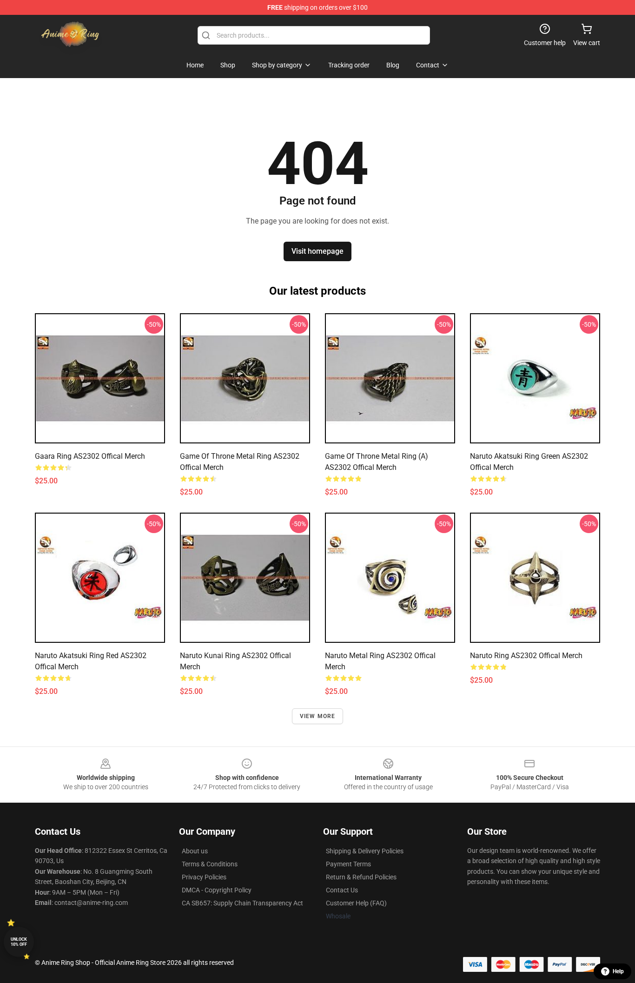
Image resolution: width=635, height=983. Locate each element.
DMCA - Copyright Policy (216, 890)
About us (195, 851)
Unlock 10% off (19, 942)
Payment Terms (348, 864)
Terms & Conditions (210, 864)
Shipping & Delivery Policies (364, 851)
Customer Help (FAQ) (356, 903)
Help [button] (618, 971)
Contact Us (342, 890)
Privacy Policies (204, 877)
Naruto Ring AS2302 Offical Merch (526, 655)
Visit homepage (317, 251)
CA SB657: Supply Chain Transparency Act (242, 903)
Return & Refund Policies (361, 877)
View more (318, 716)
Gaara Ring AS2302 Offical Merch (90, 456)
